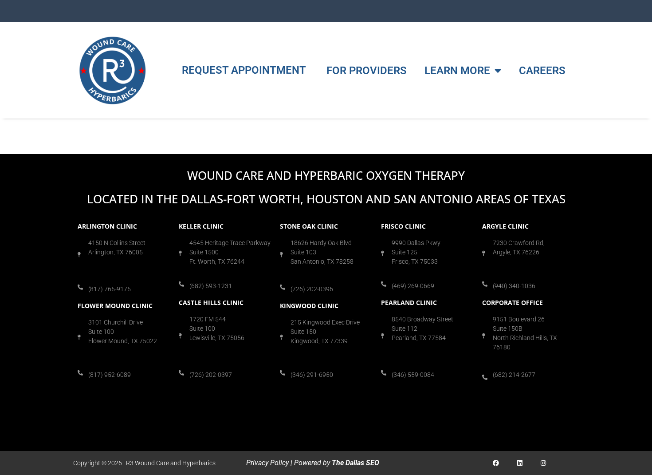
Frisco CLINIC (403, 226)
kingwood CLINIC (309, 305)
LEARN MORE (457, 70)
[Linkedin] (519, 463)
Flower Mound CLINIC (115, 305)
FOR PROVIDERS (366, 70)
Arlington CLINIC (107, 226)
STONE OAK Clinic (309, 226)
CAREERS (542, 70)
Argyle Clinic (505, 226)
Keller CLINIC (201, 226)
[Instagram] (543, 463)
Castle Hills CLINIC (211, 302)
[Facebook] (496, 463)
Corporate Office (512, 302)
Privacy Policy (267, 463)
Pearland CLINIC (409, 302)
